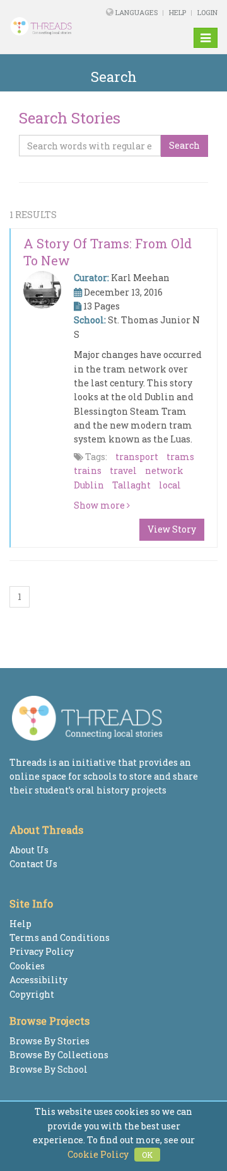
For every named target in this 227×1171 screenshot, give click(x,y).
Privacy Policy (41, 951)
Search (184, 145)
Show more (100, 505)
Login (207, 12)
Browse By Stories (49, 1041)
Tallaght (131, 485)
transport (136, 457)
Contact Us (33, 864)
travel (123, 470)
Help (177, 12)
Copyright (31, 994)
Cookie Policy (98, 1154)
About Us (29, 850)
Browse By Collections (58, 1055)
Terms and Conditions (59, 937)
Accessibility (38, 980)
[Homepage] (46, 26)
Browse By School (48, 1069)
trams (180, 457)
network (164, 470)
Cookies (27, 966)
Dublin (89, 485)
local (170, 485)
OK (147, 1155)
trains (88, 470)
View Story (172, 529)
